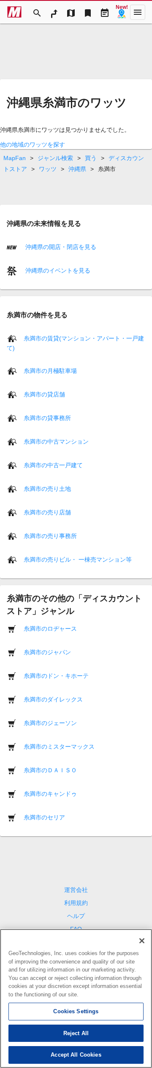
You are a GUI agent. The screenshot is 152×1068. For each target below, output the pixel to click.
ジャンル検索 (55, 158)
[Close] (142, 940)
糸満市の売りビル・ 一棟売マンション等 (78, 559)
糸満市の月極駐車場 (50, 370)
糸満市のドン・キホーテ (56, 675)
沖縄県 (77, 169)
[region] (76, 998)
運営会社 (76, 889)
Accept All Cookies (76, 1055)
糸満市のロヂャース (50, 628)
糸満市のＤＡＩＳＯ (50, 770)
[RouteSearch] (54, 12)
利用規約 (76, 902)
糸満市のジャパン (47, 652)
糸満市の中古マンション (56, 441)
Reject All (76, 1033)
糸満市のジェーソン (50, 723)
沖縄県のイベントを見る (57, 270)
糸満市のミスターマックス (59, 746)
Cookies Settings (75, 1011)
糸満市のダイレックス (53, 699)
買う (91, 158)
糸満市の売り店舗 (47, 512)
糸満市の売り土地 (47, 488)
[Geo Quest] (121, 12)
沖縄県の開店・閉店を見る (60, 247)
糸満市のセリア (44, 817)
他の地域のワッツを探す (32, 144)
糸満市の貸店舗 (44, 394)
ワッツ (48, 169)
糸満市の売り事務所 (50, 536)
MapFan (14, 158)
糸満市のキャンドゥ (50, 793)
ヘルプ (76, 916)
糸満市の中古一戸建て (53, 465)
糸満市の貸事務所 (47, 418)
